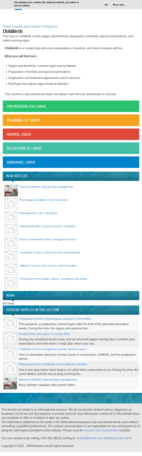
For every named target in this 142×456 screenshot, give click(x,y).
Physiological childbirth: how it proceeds (43, 199)
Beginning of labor (23, 120)
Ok (106, 4)
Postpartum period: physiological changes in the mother (55, 318)
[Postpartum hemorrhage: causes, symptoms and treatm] (11, 286)
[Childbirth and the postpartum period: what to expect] (10, 356)
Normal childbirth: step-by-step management (46, 186)
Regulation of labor (24, 148)
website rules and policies (101, 430)
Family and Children (27, 26)
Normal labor (19, 134)
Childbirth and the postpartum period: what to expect (53, 349)
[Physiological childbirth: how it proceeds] (11, 207)
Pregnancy (51, 26)
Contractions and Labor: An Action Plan (44, 333)
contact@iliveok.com (89, 438)
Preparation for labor (26, 106)
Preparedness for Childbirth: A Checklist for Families (53, 364)
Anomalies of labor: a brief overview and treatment (50, 252)
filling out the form (119, 438)
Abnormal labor (21, 162)
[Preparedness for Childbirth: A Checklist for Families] (10, 371)
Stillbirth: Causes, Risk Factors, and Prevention (48, 265)
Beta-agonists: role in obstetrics (39, 213)
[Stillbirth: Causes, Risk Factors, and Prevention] (11, 273)
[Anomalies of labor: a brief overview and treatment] (11, 259)
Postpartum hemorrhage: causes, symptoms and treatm (53, 278)
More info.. (119, 4)
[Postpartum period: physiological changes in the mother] (10, 326)
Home (7, 26)
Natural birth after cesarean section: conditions (47, 226)
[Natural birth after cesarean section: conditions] (11, 233)
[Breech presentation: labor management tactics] (11, 246)
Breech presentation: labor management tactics (48, 239)
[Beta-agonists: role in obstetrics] (11, 220)
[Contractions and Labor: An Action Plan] (10, 341)
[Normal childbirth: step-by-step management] (11, 194)
